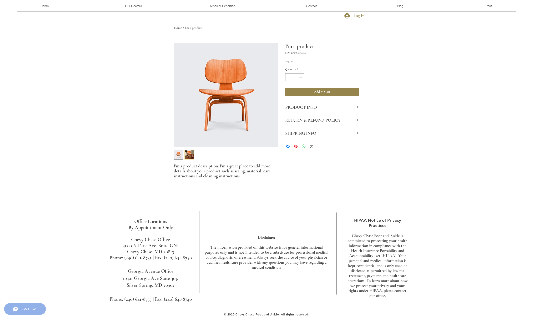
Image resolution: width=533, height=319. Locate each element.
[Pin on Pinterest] (295, 146)
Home (178, 28)
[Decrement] (288, 77)
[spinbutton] (295, 77)
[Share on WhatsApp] (303, 146)
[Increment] (301, 77)
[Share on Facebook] (287, 146)
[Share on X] (311, 146)
